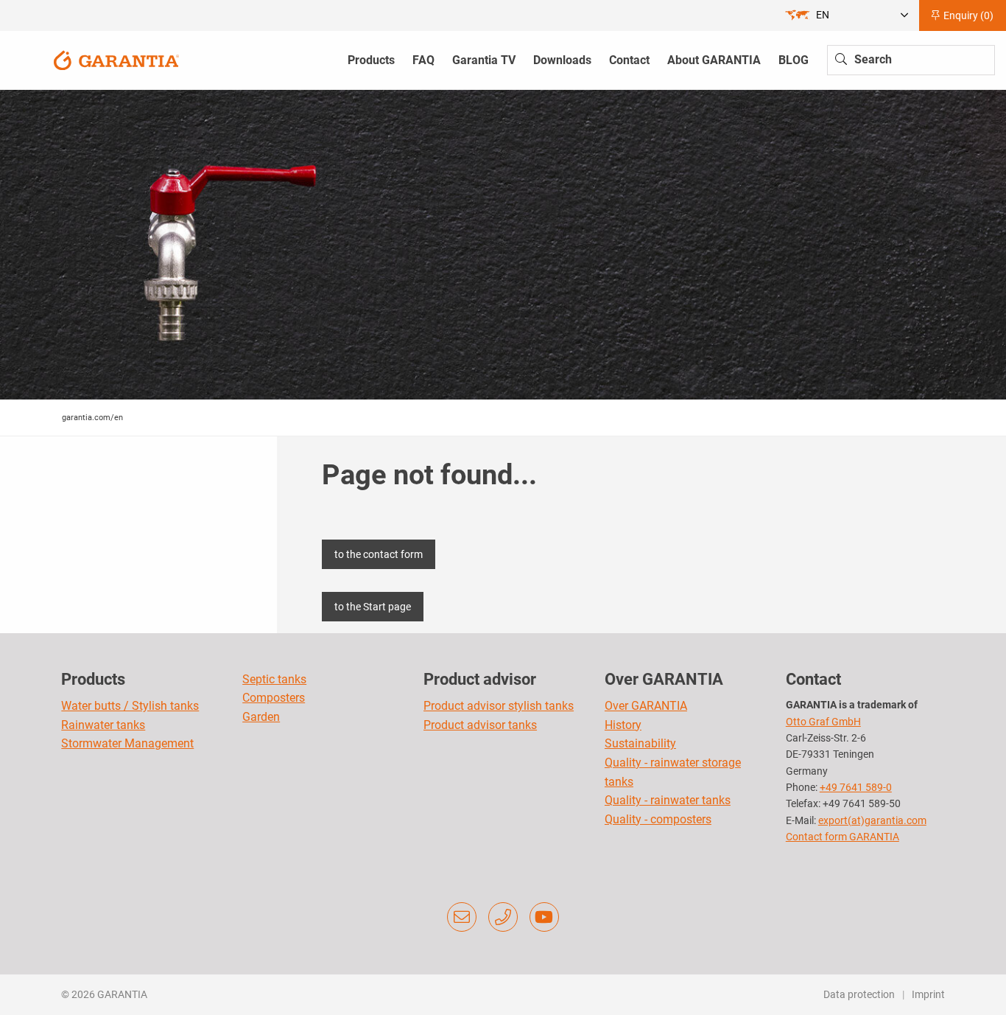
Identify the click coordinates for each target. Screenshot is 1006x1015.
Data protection (859, 994)
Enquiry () (967, 15)
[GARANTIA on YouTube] (544, 917)
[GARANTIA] (116, 59)
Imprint (928, 994)
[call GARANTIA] (503, 917)
